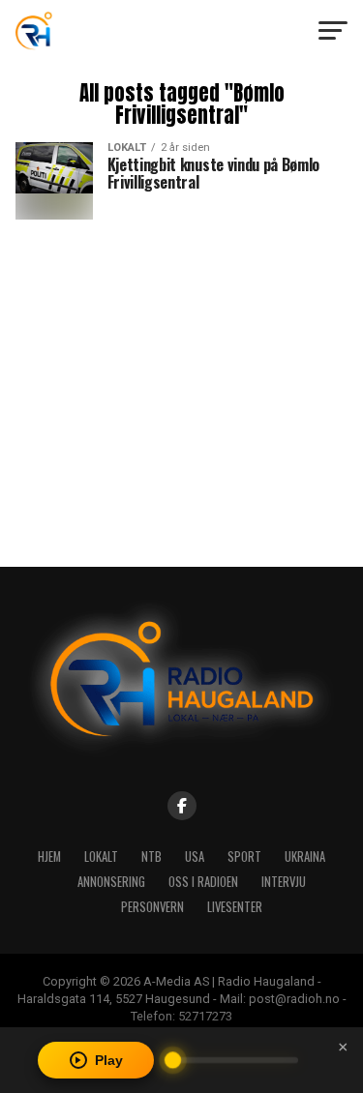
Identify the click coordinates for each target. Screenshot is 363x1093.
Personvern (152, 907)
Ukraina (305, 856)
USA (194, 856)
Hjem (49, 856)
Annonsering (111, 881)
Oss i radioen (203, 881)
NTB (151, 856)
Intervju (283, 881)
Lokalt (101, 856)
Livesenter (234, 907)
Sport (244, 856)
